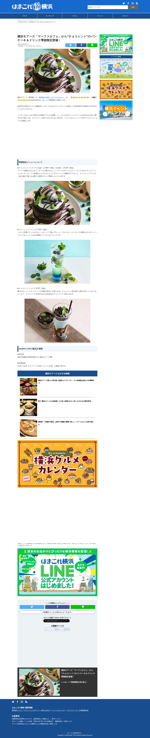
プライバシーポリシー (31, 710)
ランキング (50, 16)
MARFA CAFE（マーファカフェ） (51, 97)
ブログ (24, 16)
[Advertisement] (75, 28)
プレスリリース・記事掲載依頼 (77, 710)
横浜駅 (67, 629)
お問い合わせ (45, 710)
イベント (100, 16)
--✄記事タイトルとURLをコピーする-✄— (29, 46)
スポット (125, 16)
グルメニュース (50, 629)
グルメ (74, 16)
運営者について (17, 710)
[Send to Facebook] (81, 45)
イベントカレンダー (58, 710)
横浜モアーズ (59, 629)
